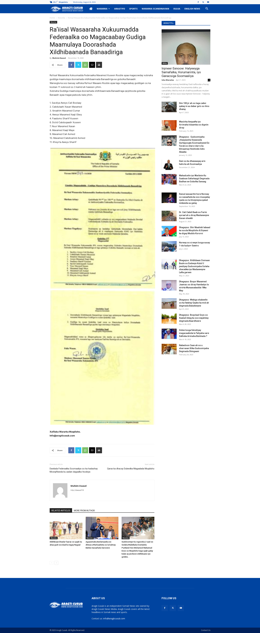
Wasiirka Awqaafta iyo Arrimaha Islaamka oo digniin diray (193, 124)
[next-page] (56, 563)
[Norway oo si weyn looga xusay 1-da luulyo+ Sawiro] (169, 246)
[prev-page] (51, 563)
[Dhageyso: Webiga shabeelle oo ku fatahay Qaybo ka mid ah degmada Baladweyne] (169, 303)
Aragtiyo (119, 8)
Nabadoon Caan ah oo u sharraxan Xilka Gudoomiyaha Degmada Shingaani (194, 348)
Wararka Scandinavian (155, 8)
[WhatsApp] (85, 65)
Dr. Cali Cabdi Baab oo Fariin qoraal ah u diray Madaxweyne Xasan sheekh (194, 215)
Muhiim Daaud (59, 58)
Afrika (164, 63)
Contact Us (205, 630)
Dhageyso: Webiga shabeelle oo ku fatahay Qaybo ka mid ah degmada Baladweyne (194, 303)
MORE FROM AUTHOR (84, 510)
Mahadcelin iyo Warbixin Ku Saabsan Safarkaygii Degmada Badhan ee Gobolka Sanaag (194, 178)
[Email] (92, 65)
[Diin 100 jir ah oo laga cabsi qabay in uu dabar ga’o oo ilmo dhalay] (169, 107)
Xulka (176, 8)
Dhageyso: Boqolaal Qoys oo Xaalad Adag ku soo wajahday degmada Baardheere (194, 318)
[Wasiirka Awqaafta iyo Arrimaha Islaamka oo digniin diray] (169, 125)
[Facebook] (198, 2)
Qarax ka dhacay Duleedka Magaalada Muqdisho (130, 468)
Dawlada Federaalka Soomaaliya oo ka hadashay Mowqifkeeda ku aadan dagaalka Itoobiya (74, 470)
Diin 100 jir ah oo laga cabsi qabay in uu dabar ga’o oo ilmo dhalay (194, 106)
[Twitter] (203, 2)
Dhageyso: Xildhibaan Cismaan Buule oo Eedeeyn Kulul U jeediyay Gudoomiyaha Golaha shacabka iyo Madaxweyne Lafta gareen (194, 266)
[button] (206, 9)
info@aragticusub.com (114, 618)
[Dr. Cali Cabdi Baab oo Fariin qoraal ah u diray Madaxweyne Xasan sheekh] (169, 216)
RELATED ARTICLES (60, 510)
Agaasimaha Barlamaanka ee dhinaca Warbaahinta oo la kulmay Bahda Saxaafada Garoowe (101, 545)
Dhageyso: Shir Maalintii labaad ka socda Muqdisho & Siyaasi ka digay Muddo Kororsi (194, 230)
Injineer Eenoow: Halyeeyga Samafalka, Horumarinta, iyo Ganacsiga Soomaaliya (181, 72)
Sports (133, 8)
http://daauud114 (77, 490)
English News (192, 8)
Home (52, 18)
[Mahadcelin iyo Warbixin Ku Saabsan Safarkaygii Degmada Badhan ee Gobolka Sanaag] (169, 179)
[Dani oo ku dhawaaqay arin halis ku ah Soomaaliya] (169, 165)
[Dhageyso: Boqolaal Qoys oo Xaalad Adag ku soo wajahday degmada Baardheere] (169, 318)
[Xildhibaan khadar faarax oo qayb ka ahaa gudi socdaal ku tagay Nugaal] (66, 528)
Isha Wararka (168, 80)
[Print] (99, 65)
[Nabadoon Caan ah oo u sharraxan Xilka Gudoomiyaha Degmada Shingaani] (169, 349)
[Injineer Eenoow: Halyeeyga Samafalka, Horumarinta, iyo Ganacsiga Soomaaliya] (186, 47)
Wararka (102, 8)
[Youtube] (208, 2)
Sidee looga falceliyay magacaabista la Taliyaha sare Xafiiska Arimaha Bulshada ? (194, 333)
